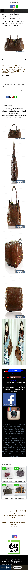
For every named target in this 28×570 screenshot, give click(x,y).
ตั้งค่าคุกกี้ (9, 567)
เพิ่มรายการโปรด (9, 84)
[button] (26, 11)
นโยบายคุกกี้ (10, 564)
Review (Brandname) (15, 91)
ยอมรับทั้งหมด (17, 567)
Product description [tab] (8, 105)
